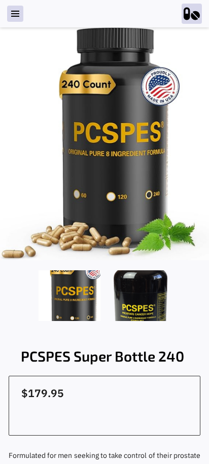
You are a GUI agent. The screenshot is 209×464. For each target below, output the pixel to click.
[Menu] (15, 14)
